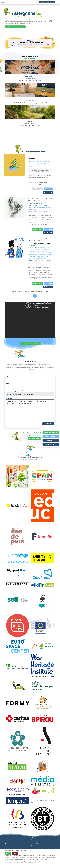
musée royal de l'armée (35, 263)
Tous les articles (36, 840)
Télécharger (38, 189)
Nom (8, 376)
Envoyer (48, 423)
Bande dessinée (33, 260)
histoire (49, 260)
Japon (40, 211)
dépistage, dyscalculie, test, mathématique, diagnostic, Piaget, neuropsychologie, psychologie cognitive (40, 170)
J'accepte (7, 853)
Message (9, 398)
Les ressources (9, 840)
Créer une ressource (11, 842)
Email (8, 383)
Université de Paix (30, 76)
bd (39, 260)
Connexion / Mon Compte (47, 2)
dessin (43, 260)
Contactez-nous (50, 444)
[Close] (58, 430)
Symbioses (30, 121)
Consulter (49, 192)
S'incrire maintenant (37, 438)
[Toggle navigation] (57, 2)
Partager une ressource (15, 26)
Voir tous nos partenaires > (30, 459)
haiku (35, 211)
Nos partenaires (50, 436)
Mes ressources (9, 844)
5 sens (30, 211)
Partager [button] (49, 189)
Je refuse (15, 853)
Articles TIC (34, 844)
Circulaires (34, 846)
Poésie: (45, 211)
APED (30, 99)
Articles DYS (34, 842)
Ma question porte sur (14, 391)
